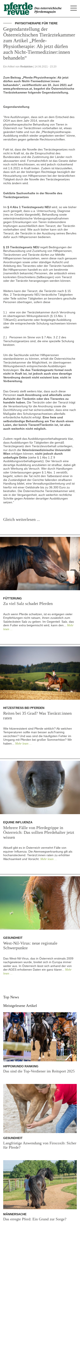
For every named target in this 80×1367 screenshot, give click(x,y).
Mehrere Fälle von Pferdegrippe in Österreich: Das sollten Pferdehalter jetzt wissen (38, 832)
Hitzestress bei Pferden (23, 708)
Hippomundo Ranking (20, 1066)
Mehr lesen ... (23, 743)
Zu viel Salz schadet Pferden (28, 603)
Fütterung (12, 598)
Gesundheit (13, 937)
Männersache (14, 1214)
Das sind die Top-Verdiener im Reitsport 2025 (39, 1071)
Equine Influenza (17, 822)
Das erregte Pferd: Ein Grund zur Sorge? (34, 1219)
